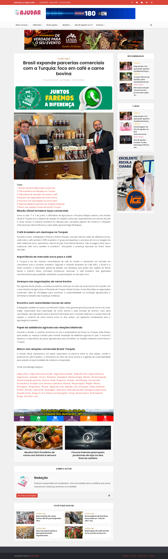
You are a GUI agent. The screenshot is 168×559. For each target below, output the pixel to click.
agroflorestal (81, 374)
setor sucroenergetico (57, 393)
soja (72, 393)
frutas (45, 386)
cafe (53, 380)
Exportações (78, 383)
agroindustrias (97, 374)
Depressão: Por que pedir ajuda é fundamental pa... (142, 68)
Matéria (66, 25)
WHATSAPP (54, 2)
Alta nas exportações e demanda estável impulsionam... (46, 533)
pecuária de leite (76, 389)
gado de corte (57, 386)
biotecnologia (75, 377)
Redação (66, 80)
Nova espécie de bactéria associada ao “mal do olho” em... (96, 518)
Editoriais (37, 25)
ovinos (29, 389)
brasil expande (99, 377)
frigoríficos (35, 386)
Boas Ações (51, 25)
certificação (82, 380)
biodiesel (63, 377)
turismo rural (32, 396)
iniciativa (84, 386)
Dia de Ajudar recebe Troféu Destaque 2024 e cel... (141, 144)
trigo (20, 396)
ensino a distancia (54, 383)
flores (97, 383)
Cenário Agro (64, 58)
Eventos (99, 25)
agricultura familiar (64, 374)
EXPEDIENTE (43, 2)
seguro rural (39, 393)
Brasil (87, 377)
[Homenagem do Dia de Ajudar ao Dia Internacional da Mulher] (127, 126)
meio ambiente (98, 386)
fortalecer (23, 386)
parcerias (39, 389)
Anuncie (133, 556)
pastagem (50, 389)
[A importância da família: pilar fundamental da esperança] (127, 76)
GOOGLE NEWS (64, 2)
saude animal (24, 393)
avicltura (52, 377)
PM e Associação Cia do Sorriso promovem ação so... (141, 91)
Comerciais (95, 380)
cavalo (71, 380)
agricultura (23, 374)
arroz (43, 377)
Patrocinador (142, 556)
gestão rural (72, 386)
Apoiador (125, 556)
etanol (67, 383)
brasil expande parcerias (29, 380)
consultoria (23, 383)
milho (21, 389)
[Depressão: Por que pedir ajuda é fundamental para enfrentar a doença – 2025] (127, 66)
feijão (89, 383)
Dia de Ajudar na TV (84, 25)
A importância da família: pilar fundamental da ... (142, 79)
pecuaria (62, 389)
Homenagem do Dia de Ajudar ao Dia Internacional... (141, 130)
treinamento (97, 393)
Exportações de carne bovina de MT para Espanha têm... (48, 518)
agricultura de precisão (42, 374)
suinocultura (83, 393)
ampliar (34, 377)
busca (46, 380)
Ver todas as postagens (27, 495)
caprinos (62, 380)
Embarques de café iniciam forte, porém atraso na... (97, 532)
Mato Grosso (22, 25)
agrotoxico (23, 377)
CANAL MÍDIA (34, 556)
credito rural (37, 383)
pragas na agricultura (96, 389)
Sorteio (151, 556)
